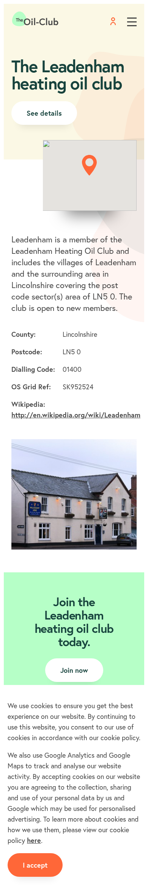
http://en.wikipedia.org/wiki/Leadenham (75, 414)
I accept (35, 865)
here (34, 840)
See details (44, 113)
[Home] (35, 19)
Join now (74, 670)
